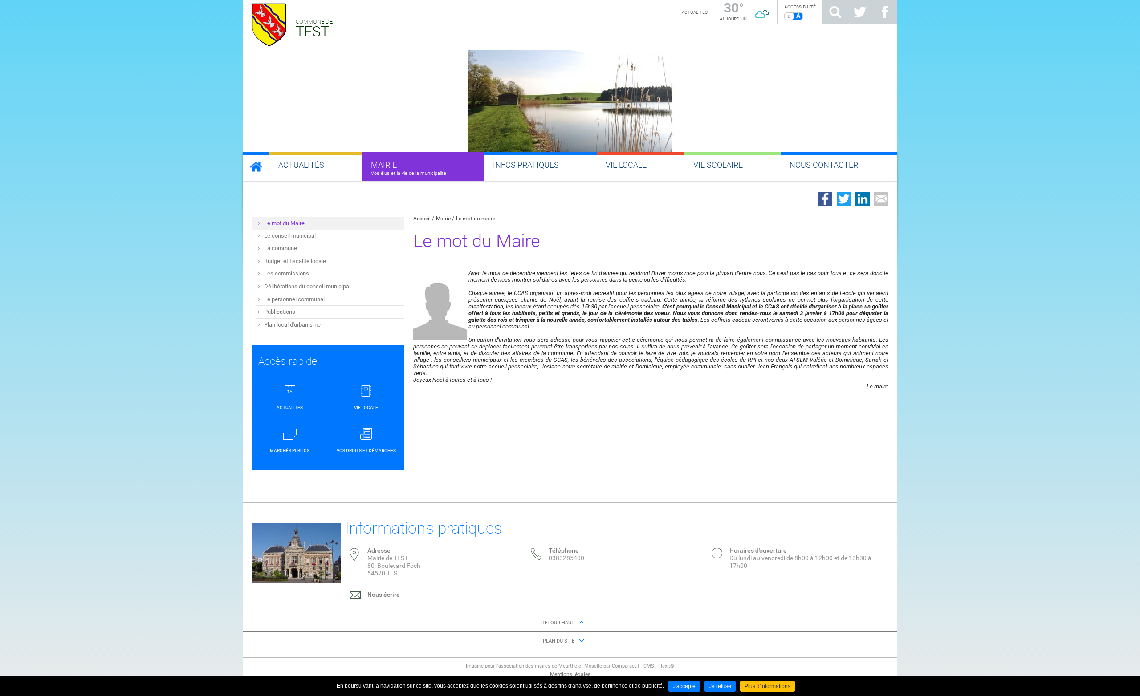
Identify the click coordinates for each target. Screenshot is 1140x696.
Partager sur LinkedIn (862, 199)
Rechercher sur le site (834, 12)
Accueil (422, 218)
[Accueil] (256, 166)
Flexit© (666, 666)
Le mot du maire (475, 218)
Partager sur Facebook (825, 199)
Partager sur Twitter (844, 199)
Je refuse (720, 686)
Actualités (695, 12)
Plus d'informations (767, 686)
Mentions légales (570, 674)
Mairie (443, 218)
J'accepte (684, 686)
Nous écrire (383, 594)
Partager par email (881, 199)
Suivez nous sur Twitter (859, 12)
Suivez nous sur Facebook (884, 12)
